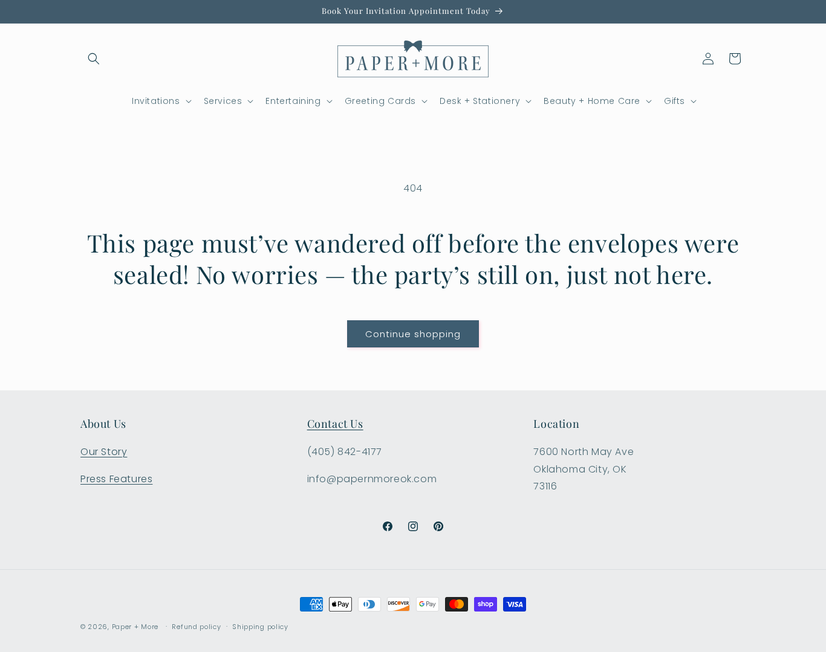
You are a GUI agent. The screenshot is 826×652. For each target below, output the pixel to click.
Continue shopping (413, 334)
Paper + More (135, 626)
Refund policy (196, 626)
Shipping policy (260, 626)
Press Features (116, 478)
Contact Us (335, 423)
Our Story (103, 451)
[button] (93, 58)
